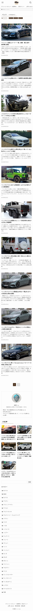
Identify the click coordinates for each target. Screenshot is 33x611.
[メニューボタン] (2, 2)
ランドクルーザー (8, 574)
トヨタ (5, 525)
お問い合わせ (11, 605)
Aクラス (20, 18)
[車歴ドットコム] (16, 2)
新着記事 (23, 605)
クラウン (5, 518)
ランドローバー (7, 578)
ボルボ (5, 557)
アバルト (5, 508)
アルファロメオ (7, 511)
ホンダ (5, 553)
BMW (4, 494)
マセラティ (6, 567)
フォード (5, 539)
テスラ (5, 522)
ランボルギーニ (7, 581)
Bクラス (11, 18)
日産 (4, 592)
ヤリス (5, 571)
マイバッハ (6, 564)
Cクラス (16, 18)
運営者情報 (17, 605)
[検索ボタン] (30, 2)
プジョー (5, 543)
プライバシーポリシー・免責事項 (13, 603)
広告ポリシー (25, 603)
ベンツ (5, 546)
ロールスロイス (7, 588)
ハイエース (6, 529)
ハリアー (5, 532)
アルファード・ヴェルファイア (11, 515)
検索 (29, 482)
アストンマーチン (8, 504)
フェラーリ (6, 536)
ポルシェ (5, 560)
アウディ (5, 501)
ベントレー (6, 550)
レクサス (5, 585)
